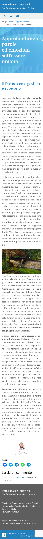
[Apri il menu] (39, 16)
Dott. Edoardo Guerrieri (16, 533)
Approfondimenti (22, 21)
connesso (18, 476)
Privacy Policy (25, 536)
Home (10, 21)
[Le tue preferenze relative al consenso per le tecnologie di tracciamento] (4, 535)
